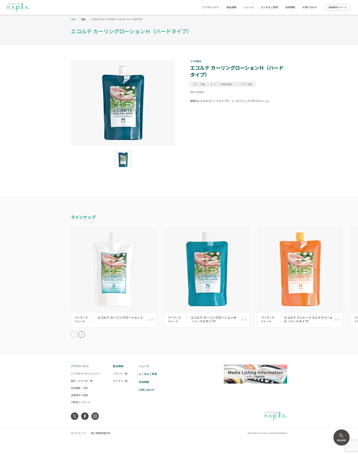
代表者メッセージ (80, 402)
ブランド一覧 (120, 374)
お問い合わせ (309, 7)
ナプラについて (210, 7)
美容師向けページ (337, 7)
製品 (83, 19)
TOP (73, 19)
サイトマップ (78, 433)
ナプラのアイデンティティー (86, 374)
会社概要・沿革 (79, 388)
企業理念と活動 (79, 395)
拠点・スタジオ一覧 (82, 381)
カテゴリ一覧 (120, 381)
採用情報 (290, 7)
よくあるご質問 (269, 7)
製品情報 (231, 7)
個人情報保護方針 (100, 433)
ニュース (248, 7)
